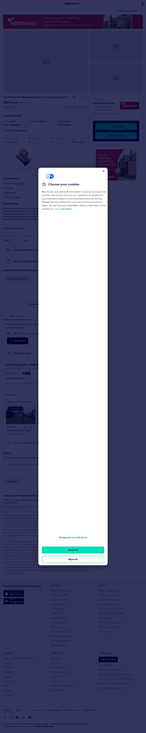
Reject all (73, 559)
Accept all (73, 550)
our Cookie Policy (63, 209)
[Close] (104, 171)
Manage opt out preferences (73, 537)
